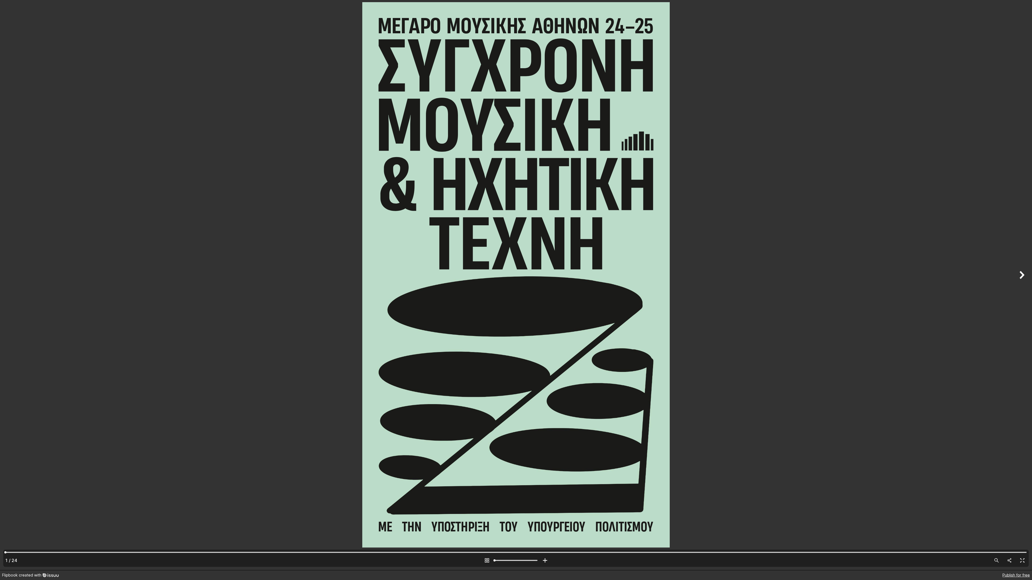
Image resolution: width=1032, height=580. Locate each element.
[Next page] (1021, 285)
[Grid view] (487, 560)
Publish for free (1016, 575)
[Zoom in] (545, 560)
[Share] (1009, 560)
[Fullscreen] (1022, 560)
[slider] (516, 560)
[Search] (996, 560)
